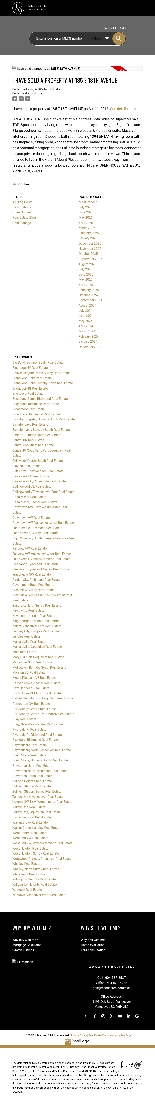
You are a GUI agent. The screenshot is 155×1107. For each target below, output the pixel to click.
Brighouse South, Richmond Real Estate (40, 399)
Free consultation (93, 950)
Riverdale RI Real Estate (29, 729)
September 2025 (90, 259)
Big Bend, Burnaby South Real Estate (38, 362)
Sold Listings (21, 223)
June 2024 (86, 316)
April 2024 (86, 326)
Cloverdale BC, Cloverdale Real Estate (39, 481)
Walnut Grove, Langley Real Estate (36, 828)
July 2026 (85, 207)
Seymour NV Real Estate (29, 745)
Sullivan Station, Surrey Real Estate (36, 791)
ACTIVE (108, 28)
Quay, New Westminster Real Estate (37, 724)
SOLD (123, 28)
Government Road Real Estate (33, 585)
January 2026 (88, 238)
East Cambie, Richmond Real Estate (37, 528)
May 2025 (86, 279)
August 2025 (87, 264)
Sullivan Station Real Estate (31, 786)
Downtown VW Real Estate (31, 518)
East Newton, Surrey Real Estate (35, 533)
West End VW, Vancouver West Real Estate (42, 843)
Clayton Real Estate (26, 466)
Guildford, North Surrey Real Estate (36, 605)
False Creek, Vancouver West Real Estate (41, 559)
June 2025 (86, 274)
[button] (86, 1016)
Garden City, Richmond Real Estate (36, 580)
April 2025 (86, 285)
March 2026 (87, 228)
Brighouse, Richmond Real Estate (35, 404)
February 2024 (89, 336)
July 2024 (85, 311)
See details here (123, 109)
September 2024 (90, 300)
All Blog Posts (22, 202)
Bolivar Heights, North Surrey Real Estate (41, 373)
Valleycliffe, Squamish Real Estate (36, 812)
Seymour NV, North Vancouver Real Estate (41, 750)
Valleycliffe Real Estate (28, 807)
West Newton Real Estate (30, 848)
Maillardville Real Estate (29, 642)
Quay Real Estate (24, 719)
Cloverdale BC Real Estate (30, 476)
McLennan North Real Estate (32, 662)
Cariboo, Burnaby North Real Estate (36, 435)
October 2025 (88, 254)
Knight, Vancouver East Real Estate (36, 626)
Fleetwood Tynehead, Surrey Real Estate (40, 569)
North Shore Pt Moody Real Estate (36, 693)
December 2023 (90, 347)
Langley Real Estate (26, 636)
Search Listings (23, 950)
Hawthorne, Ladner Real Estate (34, 616)
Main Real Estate (34, 93)
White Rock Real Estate (28, 874)
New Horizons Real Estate (30, 688)
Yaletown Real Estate (27, 890)
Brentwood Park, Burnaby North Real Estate (42, 383)
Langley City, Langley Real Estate (35, 631)
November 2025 (90, 249)
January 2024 (88, 341)
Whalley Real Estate (26, 864)
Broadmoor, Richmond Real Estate (36, 414)
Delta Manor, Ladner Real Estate (34, 502)
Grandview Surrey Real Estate (33, 590)
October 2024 (88, 295)
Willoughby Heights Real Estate (34, 884)
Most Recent (88, 202)
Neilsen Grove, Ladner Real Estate (36, 683)
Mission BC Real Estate (29, 672)
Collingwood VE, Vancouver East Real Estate (43, 492)
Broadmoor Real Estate (28, 409)
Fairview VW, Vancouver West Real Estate (41, 554)
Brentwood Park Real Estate (32, 378)
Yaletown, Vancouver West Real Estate (39, 895)
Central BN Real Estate (28, 440)
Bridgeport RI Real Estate (30, 388)
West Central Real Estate (29, 833)
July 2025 (85, 269)
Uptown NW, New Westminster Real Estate (42, 802)
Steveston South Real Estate (32, 776)
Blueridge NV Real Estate (30, 368)
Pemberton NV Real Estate (31, 704)
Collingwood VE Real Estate (31, 486)
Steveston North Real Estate (32, 766)
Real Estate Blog (24, 218)
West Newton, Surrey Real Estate (35, 853)
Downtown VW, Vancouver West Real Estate (43, 523)
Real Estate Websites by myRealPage (110, 1035)
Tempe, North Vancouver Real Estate (38, 797)
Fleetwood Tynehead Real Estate (35, 564)
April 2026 (86, 223)
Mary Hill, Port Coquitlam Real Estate (38, 657)
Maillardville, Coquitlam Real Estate (37, 647)
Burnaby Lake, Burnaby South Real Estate (41, 430)
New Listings (21, 207)
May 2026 (86, 218)
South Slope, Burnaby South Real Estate (40, 760)
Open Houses (22, 212)
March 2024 (87, 331)
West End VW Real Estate (30, 838)
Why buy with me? (25, 940)
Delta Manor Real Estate (29, 497)
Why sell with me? (93, 940)
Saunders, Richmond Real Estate (35, 740)
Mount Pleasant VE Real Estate (34, 678)
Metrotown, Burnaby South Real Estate (39, 667)
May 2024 (86, 321)
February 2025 (89, 290)
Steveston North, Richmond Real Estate (40, 771)
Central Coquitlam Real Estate (33, 445)
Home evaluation (92, 945)
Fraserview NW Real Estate (31, 574)
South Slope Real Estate (29, 755)
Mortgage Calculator (26, 945)
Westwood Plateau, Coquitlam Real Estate (42, 859)
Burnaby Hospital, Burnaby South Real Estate (43, 419)
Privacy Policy (79, 1035)
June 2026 (86, 212)
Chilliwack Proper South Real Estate (37, 461)
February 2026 (89, 233)
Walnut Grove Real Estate (30, 822)
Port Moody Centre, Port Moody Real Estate (43, 714)
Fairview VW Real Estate (29, 548)
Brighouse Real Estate (28, 393)
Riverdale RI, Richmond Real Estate (37, 735)
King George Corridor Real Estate (35, 621)
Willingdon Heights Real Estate (34, 879)
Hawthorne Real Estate (28, 610)
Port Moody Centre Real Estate (34, 709)
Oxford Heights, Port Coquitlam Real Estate (42, 698)
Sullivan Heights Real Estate (32, 781)
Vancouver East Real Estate (31, 817)
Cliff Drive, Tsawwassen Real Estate (38, 471)
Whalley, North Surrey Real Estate (35, 869)
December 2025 (90, 243)
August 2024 (87, 305)
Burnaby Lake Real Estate (30, 424)
